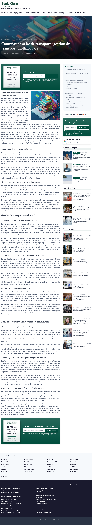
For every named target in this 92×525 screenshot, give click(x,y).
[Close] (78, 249)
